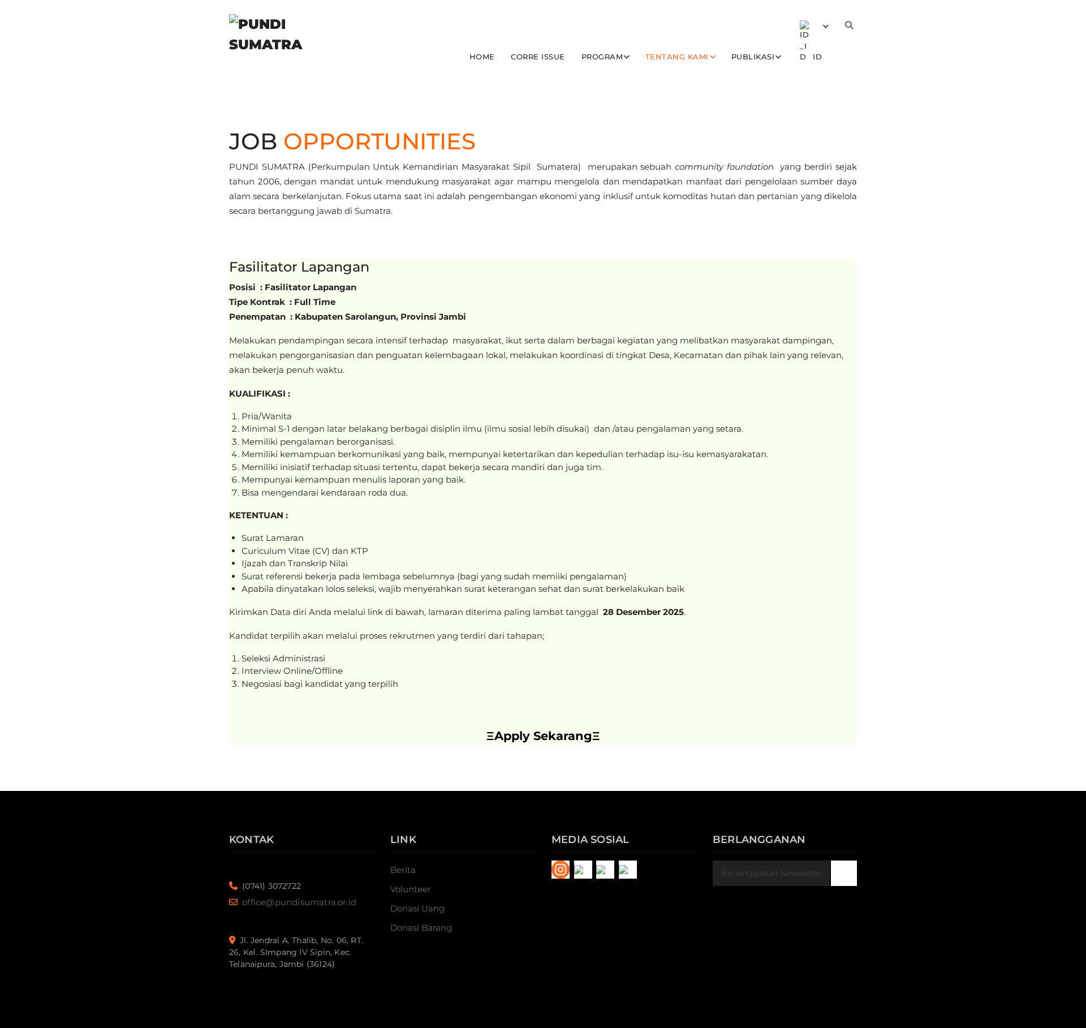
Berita (403, 869)
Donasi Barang (421, 927)
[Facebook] (583, 870)
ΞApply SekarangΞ (543, 736)
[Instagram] (560, 870)
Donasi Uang (417, 908)
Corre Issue (538, 56)
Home (482, 56)
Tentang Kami (677, 56)
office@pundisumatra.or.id (299, 902)
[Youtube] (628, 870)
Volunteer (410, 889)
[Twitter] (605, 870)
